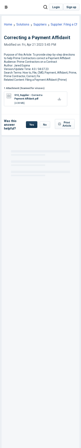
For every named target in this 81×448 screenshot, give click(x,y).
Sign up (71, 7)
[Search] (45, 7)
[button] (6, 7)
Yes (31, 124)
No (45, 124)
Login (56, 7)
